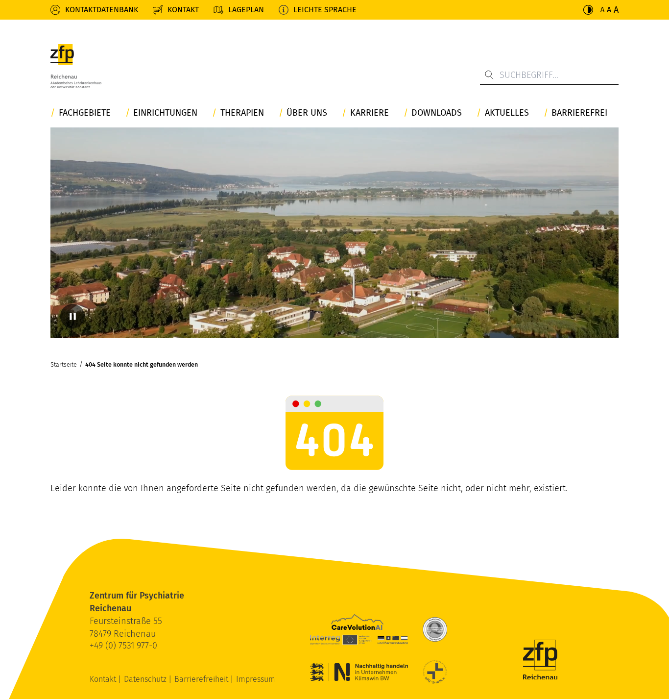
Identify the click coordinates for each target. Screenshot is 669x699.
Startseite (63, 364)
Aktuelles (507, 113)
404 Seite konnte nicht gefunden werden (141, 364)
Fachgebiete (85, 113)
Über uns (307, 113)
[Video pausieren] (72, 316)
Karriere (369, 113)
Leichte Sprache (325, 9)
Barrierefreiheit (202, 679)
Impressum (255, 679)
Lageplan (246, 9)
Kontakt (183, 9)
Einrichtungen (165, 113)
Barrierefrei (579, 113)
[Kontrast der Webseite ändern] (588, 10)
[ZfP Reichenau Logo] (75, 66)
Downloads (436, 113)
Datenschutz (146, 679)
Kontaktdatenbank (101, 9)
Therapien (242, 113)
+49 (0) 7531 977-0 (123, 645)
